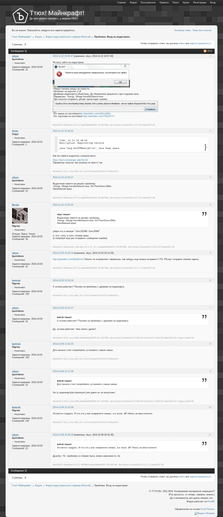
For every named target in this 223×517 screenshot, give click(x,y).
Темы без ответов (202, 30)
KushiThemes (208, 509)
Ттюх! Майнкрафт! (57, 13)
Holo (15, 131)
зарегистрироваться (200, 43)
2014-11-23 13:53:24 (63, 204)
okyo (15, 56)
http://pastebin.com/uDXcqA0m (95, 113)
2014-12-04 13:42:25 (63, 344)
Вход (213, 2)
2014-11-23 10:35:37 (63, 177)
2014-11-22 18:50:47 (63, 56)
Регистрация (199, 2)
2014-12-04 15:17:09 (63, 371)
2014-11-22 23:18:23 (63, 131)
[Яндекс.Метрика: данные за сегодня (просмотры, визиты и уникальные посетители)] (205, 513)
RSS (209, 51)
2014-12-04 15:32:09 (63, 407)
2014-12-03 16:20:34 (63, 253)
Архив (186, 2)
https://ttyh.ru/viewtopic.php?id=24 (70, 160)
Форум (38, 36)
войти (182, 43)
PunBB (211, 501)
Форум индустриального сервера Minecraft (68, 36)
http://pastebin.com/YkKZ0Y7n (98, 116)
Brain (15, 204)
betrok (16, 280)
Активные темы (182, 30)
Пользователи (148, 2)
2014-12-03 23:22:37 (63, 308)
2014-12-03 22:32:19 (63, 280)
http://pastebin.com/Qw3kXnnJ (68, 259)
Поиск (175, 2)
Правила (164, 2)
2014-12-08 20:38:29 (63, 434)
